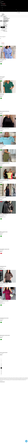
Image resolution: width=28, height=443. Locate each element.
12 (1, 364)
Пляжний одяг (5, 25)
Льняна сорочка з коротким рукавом (5, 335)
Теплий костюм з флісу (3, 266)
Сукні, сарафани (5, 17)
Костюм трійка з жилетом (3, 214)
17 (1, 370)
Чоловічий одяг (5, 28)
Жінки (2, 15)
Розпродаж (3, 14)
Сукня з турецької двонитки (3, 352)
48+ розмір (4, 23)
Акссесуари (3, 30)
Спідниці (4, 21)
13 (1, 365)
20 (1, 373)
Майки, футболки (5, 24)
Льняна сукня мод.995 (3, 197)
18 (1, 371)
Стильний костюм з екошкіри (4, 283)
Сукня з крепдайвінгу (3, 145)
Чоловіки (3, 27)
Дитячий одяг (5, 29)
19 (1, 372)
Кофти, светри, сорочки (6, 20)
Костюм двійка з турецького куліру (4, 249)
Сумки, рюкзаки (5, 31)
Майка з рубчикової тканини (3, 231)
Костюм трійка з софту (3, 59)
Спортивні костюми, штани (6, 18)
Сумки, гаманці (5, 26)
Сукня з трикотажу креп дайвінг (4, 180)
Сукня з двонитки (2, 76)
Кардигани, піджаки (5, 19)
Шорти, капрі (4, 22)
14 (1, 366)
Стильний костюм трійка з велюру (4, 128)
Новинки (3, 13)
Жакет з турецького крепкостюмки (4, 111)
